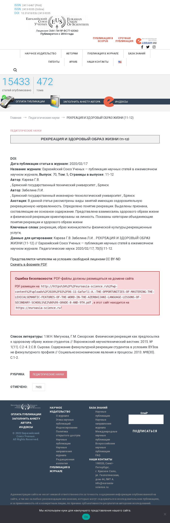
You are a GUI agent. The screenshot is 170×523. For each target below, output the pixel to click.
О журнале (62, 415)
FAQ (97, 455)
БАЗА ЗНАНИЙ (136, 53)
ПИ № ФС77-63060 (67, 30)
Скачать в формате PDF (28, 264)
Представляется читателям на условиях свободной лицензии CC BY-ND (65, 259)
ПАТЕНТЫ (54, 61)
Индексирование (67, 427)
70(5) (39, 387)
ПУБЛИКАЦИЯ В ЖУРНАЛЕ (103, 53)
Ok (86, 516)
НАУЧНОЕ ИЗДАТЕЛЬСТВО (40, 53)
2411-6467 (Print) (32, 5)
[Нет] (165, 514)
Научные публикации (63, 441)
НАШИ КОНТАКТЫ (97, 61)
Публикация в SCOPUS (103, 40)
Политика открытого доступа (68, 433)
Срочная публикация (124, 40)
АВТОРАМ (72, 53)
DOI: (17, 13)
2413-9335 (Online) (33, 9)
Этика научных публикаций (65, 421)
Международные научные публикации (106, 435)
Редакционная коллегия (65, 461)
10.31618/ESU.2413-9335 (35, 13)
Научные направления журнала (64, 451)
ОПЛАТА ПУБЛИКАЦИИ (30, 101)
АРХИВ (73, 61)
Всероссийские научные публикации (105, 447)
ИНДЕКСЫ (121, 101)
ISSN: (18, 5)
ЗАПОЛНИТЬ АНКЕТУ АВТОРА (81, 101)
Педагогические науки (25, 130)
